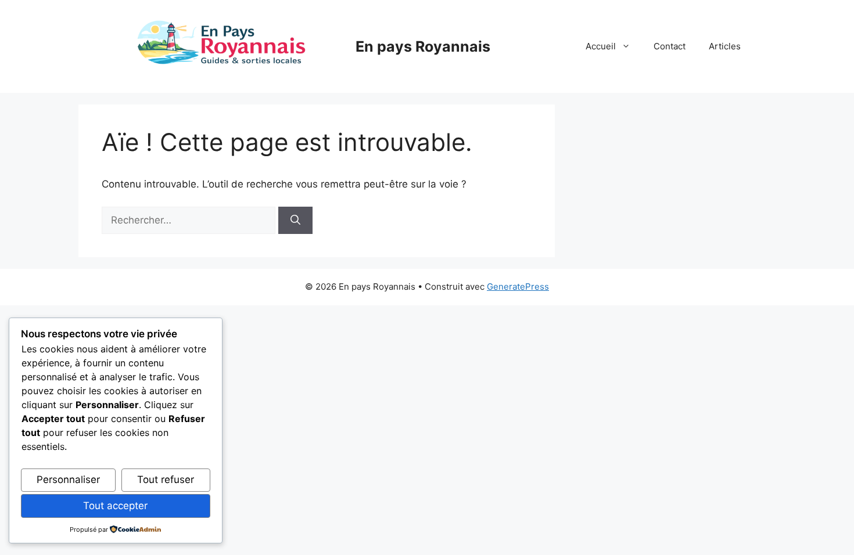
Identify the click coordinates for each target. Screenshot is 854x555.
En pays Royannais (423, 46)
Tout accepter (115, 505)
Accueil (601, 46)
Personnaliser (68, 479)
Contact (670, 46)
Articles (725, 46)
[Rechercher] (295, 221)
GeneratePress (518, 286)
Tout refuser (165, 479)
